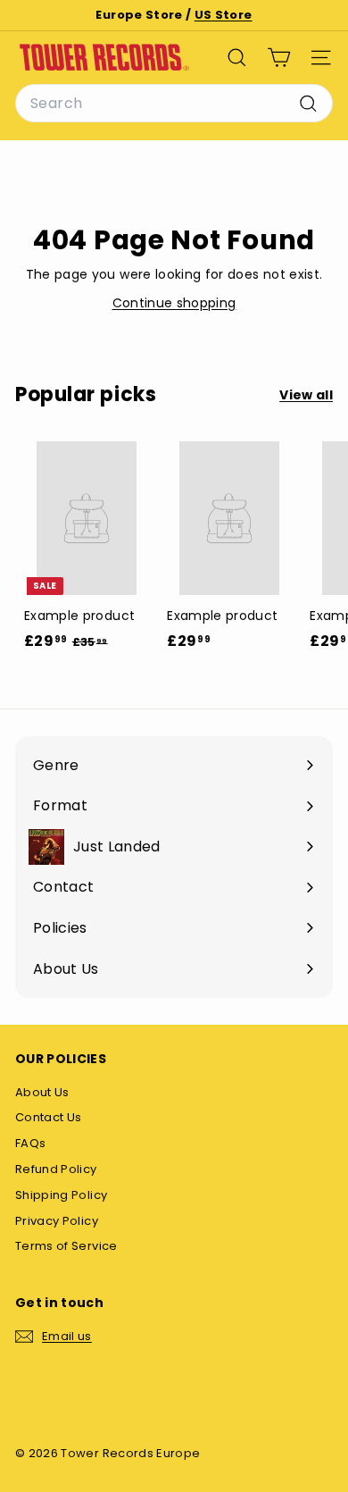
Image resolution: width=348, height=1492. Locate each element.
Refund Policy (56, 1169)
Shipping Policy (61, 1194)
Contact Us (48, 1117)
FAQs (30, 1143)
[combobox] (174, 103)
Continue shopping (174, 303)
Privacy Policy (56, 1220)
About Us (42, 1092)
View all (306, 395)
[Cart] (279, 57)
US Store (224, 14)
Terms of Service (66, 1245)
